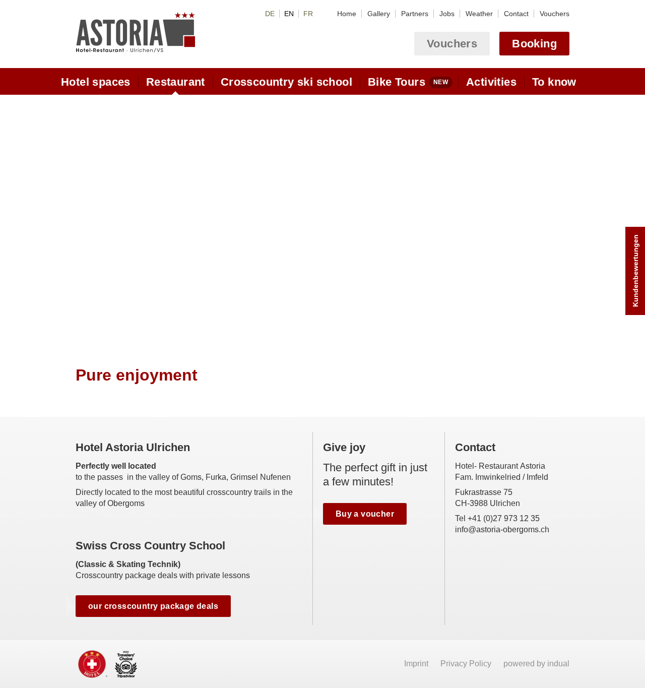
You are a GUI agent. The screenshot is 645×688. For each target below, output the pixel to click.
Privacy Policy (466, 663)
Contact (475, 447)
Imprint (417, 663)
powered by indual (536, 663)
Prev (84, 220)
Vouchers (452, 43)
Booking (534, 43)
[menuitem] (346, 14)
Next (560, 220)
